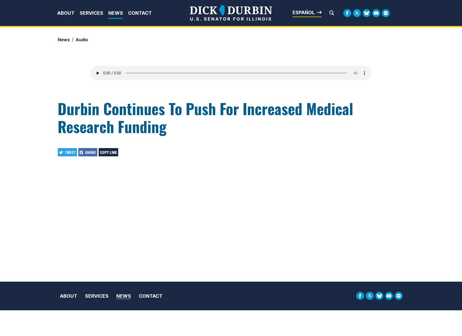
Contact (140, 13)
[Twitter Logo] (357, 13)
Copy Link (108, 152)
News (115, 13)
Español (303, 12)
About (66, 13)
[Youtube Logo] (376, 13)
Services (91, 13)
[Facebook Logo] (347, 13)
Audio (82, 39)
